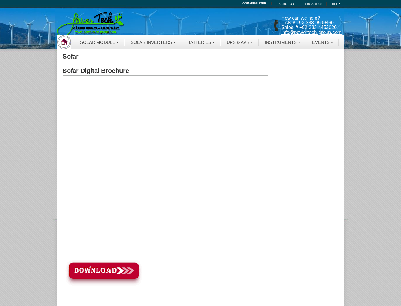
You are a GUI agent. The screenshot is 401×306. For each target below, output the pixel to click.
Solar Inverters (151, 42)
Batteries (199, 42)
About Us (286, 4)
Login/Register (253, 3)
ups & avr (238, 42)
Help (336, 4)
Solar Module (97, 42)
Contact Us (313, 4)
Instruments (281, 42)
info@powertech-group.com (311, 32)
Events (321, 42)
